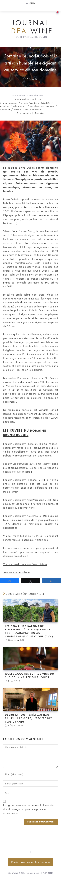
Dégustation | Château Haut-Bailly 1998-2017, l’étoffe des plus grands (29, 718)
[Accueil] (24, 78)
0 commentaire (24, 113)
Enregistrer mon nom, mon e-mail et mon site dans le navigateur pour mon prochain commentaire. (28, 809)
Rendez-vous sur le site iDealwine (30, 862)
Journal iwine (30, 27)
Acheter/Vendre (29, 103)
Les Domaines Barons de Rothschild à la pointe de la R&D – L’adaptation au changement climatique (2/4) (29, 631)
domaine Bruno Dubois (21, 167)
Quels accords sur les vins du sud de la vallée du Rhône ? (29, 675)
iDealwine (39, 113)
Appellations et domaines (42, 106)
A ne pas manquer (8, 103)
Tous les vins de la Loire (16, 572)
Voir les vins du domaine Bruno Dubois (25, 564)
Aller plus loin (19, 106)
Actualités (33, 78)
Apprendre (5, 109)
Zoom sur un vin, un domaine (27, 109)
